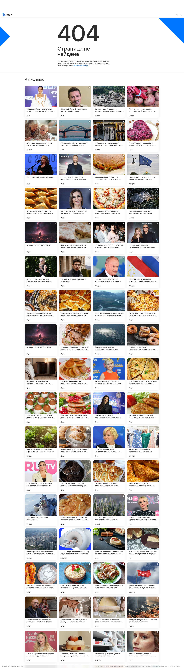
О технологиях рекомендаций (113, 666)
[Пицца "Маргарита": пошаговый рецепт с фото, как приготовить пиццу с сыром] (143, 306)
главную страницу (80, 66)
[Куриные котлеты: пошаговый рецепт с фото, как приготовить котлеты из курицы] (143, 408)
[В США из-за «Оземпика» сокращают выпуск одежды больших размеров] (143, 442)
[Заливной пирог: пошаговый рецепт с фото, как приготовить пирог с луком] (109, 170)
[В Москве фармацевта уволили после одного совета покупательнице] (109, 646)
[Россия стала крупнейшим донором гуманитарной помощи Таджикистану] (143, 272)
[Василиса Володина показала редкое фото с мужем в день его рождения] (109, 374)
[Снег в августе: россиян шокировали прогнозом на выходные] (109, 510)
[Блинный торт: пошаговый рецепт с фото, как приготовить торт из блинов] (143, 544)
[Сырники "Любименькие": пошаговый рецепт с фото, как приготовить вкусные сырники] (75, 374)
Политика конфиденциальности (134, 666)
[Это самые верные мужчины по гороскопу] (75, 272)
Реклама (20, 666)
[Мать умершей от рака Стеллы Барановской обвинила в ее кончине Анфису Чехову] (75, 204)
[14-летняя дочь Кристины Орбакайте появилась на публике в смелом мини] (143, 510)
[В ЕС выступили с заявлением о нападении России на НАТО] (143, 170)
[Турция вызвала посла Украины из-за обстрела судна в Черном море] (143, 578)
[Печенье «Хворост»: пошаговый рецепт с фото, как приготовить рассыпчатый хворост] (75, 510)
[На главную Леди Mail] (8, 14)
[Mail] (3, 14)
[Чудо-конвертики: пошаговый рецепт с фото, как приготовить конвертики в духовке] (41, 204)
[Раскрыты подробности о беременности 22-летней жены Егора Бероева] (143, 238)
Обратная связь (175, 666)
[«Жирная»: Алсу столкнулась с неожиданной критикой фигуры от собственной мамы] (41, 102)
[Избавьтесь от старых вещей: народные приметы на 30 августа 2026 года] (109, 136)
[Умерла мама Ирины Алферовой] (41, 170)
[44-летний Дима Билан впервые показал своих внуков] (75, 102)
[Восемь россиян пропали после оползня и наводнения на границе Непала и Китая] (41, 544)
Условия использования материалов (157, 666)
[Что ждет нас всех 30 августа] (41, 340)
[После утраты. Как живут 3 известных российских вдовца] (75, 170)
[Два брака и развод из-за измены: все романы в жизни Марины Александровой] (109, 238)
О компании (12, 666)
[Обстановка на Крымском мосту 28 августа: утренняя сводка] (75, 136)
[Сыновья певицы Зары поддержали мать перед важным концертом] (109, 408)
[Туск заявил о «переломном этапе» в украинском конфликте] (109, 272)
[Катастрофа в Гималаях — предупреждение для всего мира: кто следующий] (109, 102)
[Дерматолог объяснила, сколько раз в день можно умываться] (75, 612)
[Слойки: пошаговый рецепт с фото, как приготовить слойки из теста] (109, 612)
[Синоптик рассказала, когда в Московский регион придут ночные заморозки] (143, 204)
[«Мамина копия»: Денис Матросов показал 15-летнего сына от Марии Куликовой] (109, 442)
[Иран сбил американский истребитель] (41, 510)
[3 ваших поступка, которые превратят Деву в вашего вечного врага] (143, 646)
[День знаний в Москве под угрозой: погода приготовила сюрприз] (41, 272)
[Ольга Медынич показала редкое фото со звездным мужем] (41, 646)
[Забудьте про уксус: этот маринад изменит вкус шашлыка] (143, 612)
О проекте (99, 666)
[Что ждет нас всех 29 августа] (41, 238)
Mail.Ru (4, 666)
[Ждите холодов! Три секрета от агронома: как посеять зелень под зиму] (41, 442)
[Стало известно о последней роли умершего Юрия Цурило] (41, 612)
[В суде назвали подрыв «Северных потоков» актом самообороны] (109, 340)
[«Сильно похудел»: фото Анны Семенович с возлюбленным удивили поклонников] (41, 476)
